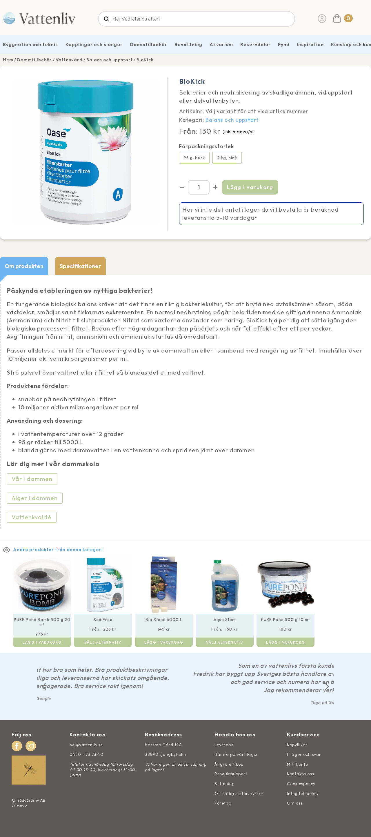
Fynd (284, 44)
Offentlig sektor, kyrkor (239, 793)
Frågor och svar (304, 754)
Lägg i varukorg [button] (42, 642)
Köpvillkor (297, 744)
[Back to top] (360, 826)
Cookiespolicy (301, 783)
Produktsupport (230, 773)
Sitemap (19, 805)
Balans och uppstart (109, 59)
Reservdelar (255, 44)
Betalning (224, 783)
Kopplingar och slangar (94, 44)
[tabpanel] (185, 407)
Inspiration (310, 44)
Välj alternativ (102, 642)
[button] (44, 686)
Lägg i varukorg (250, 187)
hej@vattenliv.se (86, 744)
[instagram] (31, 746)
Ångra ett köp (228, 764)
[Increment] (215, 187)
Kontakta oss (300, 773)
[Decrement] (182, 187)
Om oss (295, 803)
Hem (8, 59)
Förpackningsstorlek (206, 146)
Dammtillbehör (148, 44)
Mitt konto (297, 764)
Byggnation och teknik (30, 44)
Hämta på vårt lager (236, 754)
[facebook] (17, 746)
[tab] (24, 266)
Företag (223, 803)
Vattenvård (69, 59)
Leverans (223, 744)
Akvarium (221, 44)
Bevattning (188, 44)
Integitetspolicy (303, 793)
